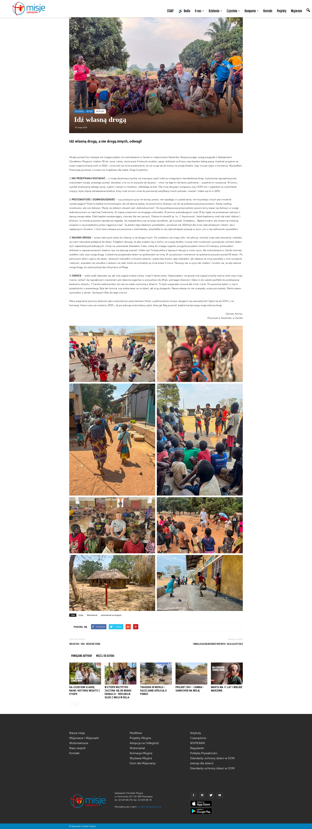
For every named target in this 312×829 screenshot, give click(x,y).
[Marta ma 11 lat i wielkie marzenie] (227, 673)
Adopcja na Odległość (144, 743)
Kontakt (267, 11)
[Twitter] (211, 795)
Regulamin (197, 748)
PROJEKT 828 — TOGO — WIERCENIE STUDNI (84, 643)
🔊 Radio (184, 11)
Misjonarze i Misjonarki (84, 738)
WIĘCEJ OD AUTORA (105, 655)
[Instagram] (202, 795)
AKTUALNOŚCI (79, 111)
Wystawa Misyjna (141, 758)
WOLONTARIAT (100, 111)
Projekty (281, 11)
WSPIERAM (197, 743)
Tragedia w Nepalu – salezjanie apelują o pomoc (153, 691)
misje (80, 615)
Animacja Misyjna (141, 753)
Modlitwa (136, 733)
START (170, 11)
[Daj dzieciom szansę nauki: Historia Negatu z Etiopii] (85, 673)
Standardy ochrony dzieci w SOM (212, 768)
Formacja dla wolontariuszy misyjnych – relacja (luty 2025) (218, 643)
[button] (308, 10)
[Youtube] (219, 795)
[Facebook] (193, 795)
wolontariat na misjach (111, 615)
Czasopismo (198, 738)
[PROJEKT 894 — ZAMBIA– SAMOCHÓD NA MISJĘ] (191, 673)
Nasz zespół (77, 748)
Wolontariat (92, 615)
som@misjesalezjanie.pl (149, 806)
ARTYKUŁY (89, 111)
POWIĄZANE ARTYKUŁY (81, 655)
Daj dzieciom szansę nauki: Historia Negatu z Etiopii (84, 691)
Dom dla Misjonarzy (143, 763)
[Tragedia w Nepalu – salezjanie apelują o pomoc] (156, 673)
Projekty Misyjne (140, 738)
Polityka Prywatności (203, 753)
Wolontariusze (78, 743)
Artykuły (195, 733)
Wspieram (296, 11)
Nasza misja (77, 733)
